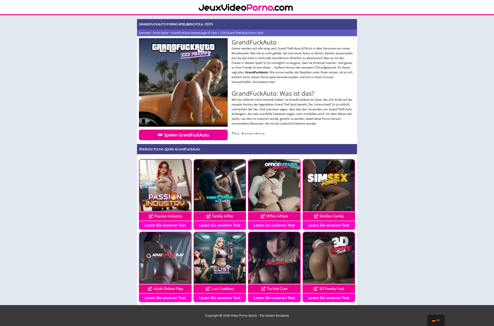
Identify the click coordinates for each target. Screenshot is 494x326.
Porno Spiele (160, 33)
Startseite (144, 33)
